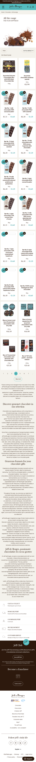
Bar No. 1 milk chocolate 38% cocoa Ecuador (9, 110)
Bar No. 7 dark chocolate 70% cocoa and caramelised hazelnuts (9, 252)
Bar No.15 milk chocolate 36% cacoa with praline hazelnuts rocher (9, 287)
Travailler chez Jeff (17, 716)
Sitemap (16, 754)
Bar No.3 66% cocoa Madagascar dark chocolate (27, 287)
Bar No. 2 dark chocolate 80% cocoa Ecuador (27, 180)
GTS (22, 754)
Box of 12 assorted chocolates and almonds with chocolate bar (9, 357)
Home (2, 12)
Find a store (18, 708)
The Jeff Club (18, 725)
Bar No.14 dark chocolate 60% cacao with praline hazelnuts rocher (27, 252)
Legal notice (28, 754)
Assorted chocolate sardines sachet (27, 77)
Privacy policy (11, 757)
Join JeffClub (18, 657)
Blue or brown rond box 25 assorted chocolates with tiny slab (9, 323)
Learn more (19, 683)
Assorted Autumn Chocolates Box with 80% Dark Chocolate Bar (9, 78)
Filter (4, 50)
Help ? (18, 722)
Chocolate (18, 705)
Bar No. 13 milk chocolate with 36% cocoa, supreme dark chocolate (27, 144)
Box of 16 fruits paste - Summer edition (27, 357)
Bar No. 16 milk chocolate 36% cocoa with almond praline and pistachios (9, 180)
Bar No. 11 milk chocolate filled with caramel (27, 110)
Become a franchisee (18, 714)
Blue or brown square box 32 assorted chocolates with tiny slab (27, 322)
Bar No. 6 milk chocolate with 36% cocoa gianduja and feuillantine (27, 216)
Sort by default (27, 50)
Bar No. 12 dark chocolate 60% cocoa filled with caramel (9, 144)
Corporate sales (18, 719)
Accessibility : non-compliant (18, 728)
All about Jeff (18, 711)
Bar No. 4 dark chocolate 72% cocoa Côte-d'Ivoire (9, 216)
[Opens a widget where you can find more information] (28, 759)
